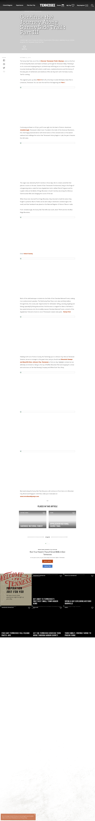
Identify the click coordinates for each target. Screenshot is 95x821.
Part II (39, 80)
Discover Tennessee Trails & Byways (52, 61)
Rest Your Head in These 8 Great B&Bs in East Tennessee (47, 553)
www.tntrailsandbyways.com (29, 496)
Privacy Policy (24, 818)
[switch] (24, 47)
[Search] (92, 5)
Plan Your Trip (31, 5)
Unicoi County (28, 254)
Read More (47, 561)
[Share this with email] (4, 72)
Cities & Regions (7, 5)
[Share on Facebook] (4, 60)
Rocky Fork (67, 312)
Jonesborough (24, 130)
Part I (63, 82)
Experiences (19, 5)
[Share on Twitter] (4, 68)
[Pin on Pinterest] (4, 64)
